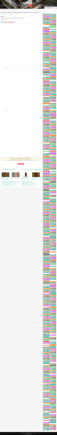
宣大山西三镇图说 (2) (52, 242)
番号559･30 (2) (45, 264)
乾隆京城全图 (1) (52, 331)
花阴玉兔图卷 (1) (45, 406)
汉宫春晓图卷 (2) (52, 209)
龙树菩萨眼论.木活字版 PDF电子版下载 (27, 181)
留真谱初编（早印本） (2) (53, 286)
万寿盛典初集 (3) (45, 153)
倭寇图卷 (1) (51, 335)
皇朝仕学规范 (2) (45, 288)
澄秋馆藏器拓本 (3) (52, 190)
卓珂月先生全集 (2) (52, 218)
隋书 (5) (51, 110)
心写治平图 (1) (52, 368)
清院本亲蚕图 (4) (52, 139)
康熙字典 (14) (51, 39)
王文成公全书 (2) (52, 284)
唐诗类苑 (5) (51, 93)
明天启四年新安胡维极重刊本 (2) (46, 292)
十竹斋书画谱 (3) (45, 163)
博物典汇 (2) (51, 219)
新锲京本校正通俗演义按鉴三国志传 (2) (46, 266)
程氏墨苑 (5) (44, 107)
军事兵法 (9, 5)
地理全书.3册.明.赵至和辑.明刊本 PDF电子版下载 (8, 169)
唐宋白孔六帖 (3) (52, 171)
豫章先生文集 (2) (45, 303)
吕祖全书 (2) (44, 225)
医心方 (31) (44, 21)
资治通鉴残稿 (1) (52, 414)
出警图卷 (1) (44, 339)
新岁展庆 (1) (51, 373)
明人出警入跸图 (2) (52, 213)
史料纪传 (17, 5)
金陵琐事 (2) (51, 310)
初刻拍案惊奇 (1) (52, 369)
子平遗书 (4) (44, 127)
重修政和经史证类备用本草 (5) (46, 110)
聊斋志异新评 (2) (45, 298)
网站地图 (28, 433)
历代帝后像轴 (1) (52, 351)
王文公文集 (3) (52, 191)
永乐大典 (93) (51, 14)
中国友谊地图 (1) (45, 325)
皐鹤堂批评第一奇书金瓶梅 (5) (53, 105)
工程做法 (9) (51, 53)
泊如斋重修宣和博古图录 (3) (46, 190)
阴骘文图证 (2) (45, 315)
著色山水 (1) (51, 407)
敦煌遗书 (42, 5)
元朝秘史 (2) (44, 213)
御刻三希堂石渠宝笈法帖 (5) (53, 97)
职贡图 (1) (51, 403)
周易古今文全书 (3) (52, 168)
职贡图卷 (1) (44, 405)
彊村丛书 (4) (51, 129)
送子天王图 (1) (52, 415)
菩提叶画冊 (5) (52, 107)
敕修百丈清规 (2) (45, 249)
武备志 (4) (44, 138)
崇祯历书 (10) (45, 49)
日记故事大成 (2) (52, 251)
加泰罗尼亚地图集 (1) (52, 341)
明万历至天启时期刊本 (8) (46, 59)
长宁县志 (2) (44, 319)
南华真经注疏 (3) (52, 163)
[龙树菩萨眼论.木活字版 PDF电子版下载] (16, 174)
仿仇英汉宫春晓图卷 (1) (45, 335)
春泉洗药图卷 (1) (45, 376)
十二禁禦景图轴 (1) (45, 347)
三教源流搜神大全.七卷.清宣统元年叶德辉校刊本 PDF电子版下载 (10, 181)
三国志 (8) (51, 56)
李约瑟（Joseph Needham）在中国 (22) (52, 26)
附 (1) (44, 418)
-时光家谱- (30, 7)
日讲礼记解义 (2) (45, 269)
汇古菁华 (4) (51, 138)
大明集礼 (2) (44, 237)
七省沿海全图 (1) (45, 320)
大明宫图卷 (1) (52, 357)
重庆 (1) (51, 387)
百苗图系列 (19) (45, 32)
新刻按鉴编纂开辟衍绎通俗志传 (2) (53, 258)
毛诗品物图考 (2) (52, 275)
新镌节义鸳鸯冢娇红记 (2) (46, 268)
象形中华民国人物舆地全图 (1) (53, 412)
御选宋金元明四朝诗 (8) (52, 59)
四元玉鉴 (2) (44, 231)
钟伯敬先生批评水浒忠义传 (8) (53, 63)
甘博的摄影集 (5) (45, 105)
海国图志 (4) (44, 139)
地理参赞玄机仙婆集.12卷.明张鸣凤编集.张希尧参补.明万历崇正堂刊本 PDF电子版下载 (20, 12)
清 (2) (50, 210)
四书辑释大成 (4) (45, 123)
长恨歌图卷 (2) (52, 314)
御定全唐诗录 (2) (52, 247)
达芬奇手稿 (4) (52, 126)
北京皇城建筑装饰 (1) (46, 343)
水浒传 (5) (51, 101)
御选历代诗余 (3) (52, 180)
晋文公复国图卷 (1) (45, 377)
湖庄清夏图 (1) (52, 388)
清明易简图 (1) (45, 387)
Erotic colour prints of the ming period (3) (52, 151)
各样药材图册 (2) (52, 223)
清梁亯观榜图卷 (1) (52, 410)
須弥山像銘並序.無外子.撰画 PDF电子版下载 (27, 185)
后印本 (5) (44, 85)
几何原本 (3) (51, 160)
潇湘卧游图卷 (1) (45, 392)
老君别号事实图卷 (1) (46, 401)
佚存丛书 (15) (51, 36)
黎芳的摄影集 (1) (45, 429)
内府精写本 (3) (45, 188)
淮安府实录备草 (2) (52, 278)
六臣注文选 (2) (45, 214)
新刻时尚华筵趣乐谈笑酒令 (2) (46, 260)
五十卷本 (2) (44, 278)
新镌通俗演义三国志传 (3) (53, 184)
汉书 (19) (51, 32)
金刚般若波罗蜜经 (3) (52, 198)
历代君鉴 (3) (51, 164)
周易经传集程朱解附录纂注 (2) (46, 229)
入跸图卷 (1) (51, 337)
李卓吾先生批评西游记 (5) (46, 103)
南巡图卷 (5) (51, 86)
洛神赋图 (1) (51, 381)
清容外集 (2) (44, 279)
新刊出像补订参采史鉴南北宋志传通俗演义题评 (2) (46, 254)
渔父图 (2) (44, 211)
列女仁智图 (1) (52, 339)
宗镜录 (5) (44, 97)
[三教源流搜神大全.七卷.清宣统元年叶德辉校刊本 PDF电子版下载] (5, 174)
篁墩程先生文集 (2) (45, 294)
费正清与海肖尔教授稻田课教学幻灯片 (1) (46, 414)
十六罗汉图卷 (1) (52, 348)
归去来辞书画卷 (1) (45, 366)
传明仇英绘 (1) (45, 386)
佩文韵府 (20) (51, 29)
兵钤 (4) (51, 117)
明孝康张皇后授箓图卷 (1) (53, 365)
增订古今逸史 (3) (45, 175)
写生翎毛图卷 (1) (52, 338)
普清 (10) (44, 46)
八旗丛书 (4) (44, 117)
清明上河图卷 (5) (52, 103)
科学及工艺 (52, 5)
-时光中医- (26, 7)
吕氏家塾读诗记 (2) (52, 224)
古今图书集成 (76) (52, 15)
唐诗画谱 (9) (44, 53)
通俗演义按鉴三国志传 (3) (46, 184)
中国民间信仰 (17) (52, 35)
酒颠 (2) (51, 305)
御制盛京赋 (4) (45, 131)
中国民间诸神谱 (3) (52, 154)
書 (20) (51, 31)
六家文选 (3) (44, 160)
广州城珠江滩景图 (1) (52, 363)
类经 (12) (51, 42)
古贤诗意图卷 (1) (52, 352)
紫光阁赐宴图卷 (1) (45, 400)
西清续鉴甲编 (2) (45, 300)
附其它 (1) (44, 420)
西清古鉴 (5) (44, 108)
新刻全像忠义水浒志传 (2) (46, 258)
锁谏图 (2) (51, 312)
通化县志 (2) (51, 232)
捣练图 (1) (44, 371)
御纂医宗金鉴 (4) (45, 132)
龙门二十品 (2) (52, 317)
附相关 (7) (51, 65)
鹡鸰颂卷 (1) (51, 428)
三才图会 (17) (45, 35)
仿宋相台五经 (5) (52, 91)
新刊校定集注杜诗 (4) (52, 133)
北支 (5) (51, 90)
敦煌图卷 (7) (51, 64)
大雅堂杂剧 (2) (45, 238)
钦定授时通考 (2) (45, 312)
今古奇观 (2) (44, 209)
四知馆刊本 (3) (45, 199)
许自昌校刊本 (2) (45, 216)
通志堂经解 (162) (45, 14)
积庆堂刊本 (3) (52, 199)
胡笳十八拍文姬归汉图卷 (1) (53, 405)
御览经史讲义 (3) (45, 180)
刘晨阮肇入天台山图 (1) (45, 341)
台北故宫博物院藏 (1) (46, 407)
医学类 (14, 5)
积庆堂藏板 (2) (45, 311)
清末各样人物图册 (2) (52, 279)
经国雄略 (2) (51, 295)
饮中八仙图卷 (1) (45, 427)
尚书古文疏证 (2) (52, 243)
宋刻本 (26, 5)
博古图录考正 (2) (45, 219)
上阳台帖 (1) (44, 324)
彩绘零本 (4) (44, 142)
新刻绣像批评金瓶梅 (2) (52, 260)
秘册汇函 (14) (45, 37)
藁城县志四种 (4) (52, 145)
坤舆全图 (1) (44, 356)
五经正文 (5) (51, 85)
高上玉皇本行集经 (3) (46, 176)
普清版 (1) (51, 406)
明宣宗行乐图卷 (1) (52, 375)
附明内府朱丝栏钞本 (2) (52, 234)
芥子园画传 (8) (45, 63)
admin (6, 14)
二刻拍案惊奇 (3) (45, 158)
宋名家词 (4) (51, 127)
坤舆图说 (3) (51, 173)
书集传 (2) (51, 205)
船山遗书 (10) (51, 50)
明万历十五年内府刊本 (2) (53, 307)
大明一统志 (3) (52, 175)
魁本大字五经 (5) (45, 111)
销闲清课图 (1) (52, 418)
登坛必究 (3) (51, 192)
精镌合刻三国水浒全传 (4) (53, 144)
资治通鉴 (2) (51, 303)
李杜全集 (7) (44, 70)
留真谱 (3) (44, 192)
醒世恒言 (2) (44, 307)
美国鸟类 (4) (44, 146)
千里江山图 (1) (45, 351)
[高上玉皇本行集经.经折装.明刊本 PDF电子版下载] (36, 174)
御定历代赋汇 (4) (52, 131)
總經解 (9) (51, 55)
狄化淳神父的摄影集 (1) (52, 392)
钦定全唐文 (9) (45, 56)
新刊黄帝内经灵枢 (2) (52, 256)
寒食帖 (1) (44, 361)
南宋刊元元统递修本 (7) (45, 72)
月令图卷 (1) (51, 377)
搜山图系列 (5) (45, 88)
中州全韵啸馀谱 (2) (45, 230)
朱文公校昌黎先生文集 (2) (53, 274)
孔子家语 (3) (44, 177)
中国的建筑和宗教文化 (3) (46, 156)
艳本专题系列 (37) (52, 19)
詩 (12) (44, 44)
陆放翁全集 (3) (45, 201)
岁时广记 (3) (44, 178)
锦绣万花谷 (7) (52, 73)
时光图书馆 (22, 433)
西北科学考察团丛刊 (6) (52, 77)
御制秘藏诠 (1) (45, 368)
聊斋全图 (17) (45, 36)
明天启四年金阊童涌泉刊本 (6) (46, 81)
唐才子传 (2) (51, 229)
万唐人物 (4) (51, 111)
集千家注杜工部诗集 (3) (52, 201)
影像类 (34, 5)
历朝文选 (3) (51, 165)
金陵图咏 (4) (51, 149)
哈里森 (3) (51, 169)
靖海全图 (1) (51, 424)
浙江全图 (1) (51, 382)
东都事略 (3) (44, 154)
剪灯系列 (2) (44, 218)
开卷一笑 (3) (51, 177)
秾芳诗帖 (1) (44, 399)
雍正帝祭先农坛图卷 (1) (45, 424)
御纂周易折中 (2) (45, 248)
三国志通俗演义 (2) (45, 256)
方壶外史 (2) (51, 268)
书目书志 (5, 5)
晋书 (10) (51, 49)
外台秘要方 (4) (45, 126)
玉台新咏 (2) (51, 282)
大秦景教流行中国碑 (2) (52, 237)
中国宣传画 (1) (45, 412)
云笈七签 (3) (51, 158)
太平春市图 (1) (52, 358)
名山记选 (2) (44, 224)
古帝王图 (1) (44, 352)
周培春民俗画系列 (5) (52, 89)
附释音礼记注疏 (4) (45, 151)
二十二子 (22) (45, 27)
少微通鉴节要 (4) (52, 128)
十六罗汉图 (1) (45, 348)
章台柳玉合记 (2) (45, 275)
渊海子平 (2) (51, 216)
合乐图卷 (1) (51, 353)
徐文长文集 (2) (52, 231)
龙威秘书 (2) (51, 316)
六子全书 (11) (51, 44)
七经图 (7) (44, 64)
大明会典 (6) (44, 78)
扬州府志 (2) (51, 248)
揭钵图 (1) (51, 371)
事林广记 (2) (51, 264)
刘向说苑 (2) (44, 301)
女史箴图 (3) (51, 176)
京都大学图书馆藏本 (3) (45, 173)
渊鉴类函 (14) (51, 40)
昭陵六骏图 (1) (52, 376)
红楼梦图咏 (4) (45, 145)
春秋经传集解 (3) (52, 185)
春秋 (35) (51, 20)
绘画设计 (2, 7)
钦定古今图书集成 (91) (46, 15)
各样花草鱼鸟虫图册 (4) (45, 120)
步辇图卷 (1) (44, 380)
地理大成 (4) (51, 124)
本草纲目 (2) (44, 274)
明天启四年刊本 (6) (52, 79)
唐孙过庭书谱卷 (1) (52, 330)
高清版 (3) (44, 196)
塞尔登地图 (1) (52, 356)
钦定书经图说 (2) (52, 311)
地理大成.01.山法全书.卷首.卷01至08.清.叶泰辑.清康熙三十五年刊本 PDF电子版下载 (31, 170)
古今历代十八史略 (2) (52, 220)
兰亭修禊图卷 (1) (45, 338)
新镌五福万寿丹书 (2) (52, 266)
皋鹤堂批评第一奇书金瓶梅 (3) (46, 194)
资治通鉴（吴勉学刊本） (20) (45, 31)
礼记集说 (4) (51, 142)
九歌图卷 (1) (44, 329)
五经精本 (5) (51, 88)
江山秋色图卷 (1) (45, 381)
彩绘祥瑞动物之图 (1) (52, 366)
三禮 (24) (44, 24)
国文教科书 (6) (45, 77)
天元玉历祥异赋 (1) (45, 358)
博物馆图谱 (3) (45, 164)
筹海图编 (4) (44, 144)
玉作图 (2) (44, 282)
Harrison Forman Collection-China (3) (45, 171)
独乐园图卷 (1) (45, 393)
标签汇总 (25, 433)
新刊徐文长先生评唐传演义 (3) (53, 182)
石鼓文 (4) (44, 116)
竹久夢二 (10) (51, 46)
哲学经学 (22, 5)
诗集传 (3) (51, 196)
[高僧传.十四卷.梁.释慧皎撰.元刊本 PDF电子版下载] (26, 174)
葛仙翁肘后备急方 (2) (52, 299)
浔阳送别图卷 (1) (45, 382)
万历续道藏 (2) (45, 296)
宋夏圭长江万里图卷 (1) (52, 420)
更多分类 (41, 7)
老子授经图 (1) (52, 401)
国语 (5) (51, 94)
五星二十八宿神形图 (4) (52, 115)
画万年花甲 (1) (45, 394)
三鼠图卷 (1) (51, 322)
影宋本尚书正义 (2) (45, 244)
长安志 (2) (44, 314)
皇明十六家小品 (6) (52, 78)
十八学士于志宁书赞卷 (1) (53, 347)
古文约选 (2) (44, 223)
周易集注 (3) (44, 169)
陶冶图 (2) (44, 286)
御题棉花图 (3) (52, 178)
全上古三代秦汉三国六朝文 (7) (53, 68)
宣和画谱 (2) (44, 242)
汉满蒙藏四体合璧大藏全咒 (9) (53, 52)
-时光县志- (21, 7)
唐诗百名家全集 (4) (52, 122)
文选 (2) (51, 249)
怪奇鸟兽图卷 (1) (45, 369)
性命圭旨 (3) (44, 182)
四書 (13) (44, 42)
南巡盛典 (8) (51, 57)
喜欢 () (21, 163)
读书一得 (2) (51, 301)
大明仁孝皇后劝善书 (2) (45, 234)
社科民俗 (47, 5)
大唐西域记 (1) (45, 357)
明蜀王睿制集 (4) (45, 128)
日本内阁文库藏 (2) (52, 206)
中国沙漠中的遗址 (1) (52, 325)
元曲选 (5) (44, 90)
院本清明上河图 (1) (45, 422)
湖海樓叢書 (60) (45, 16)
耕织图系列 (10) (52, 45)
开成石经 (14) (45, 40)
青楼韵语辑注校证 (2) (52, 315)
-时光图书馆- (36, 7)
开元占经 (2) (44, 247)
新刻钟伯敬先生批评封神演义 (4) (53, 135)
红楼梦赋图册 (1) (52, 400)
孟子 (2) (51, 304)
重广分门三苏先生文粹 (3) (46, 198)
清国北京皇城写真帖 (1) (52, 384)
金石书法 (11, 7)
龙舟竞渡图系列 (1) (52, 429)
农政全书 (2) (44, 215)
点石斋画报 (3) (45, 191)
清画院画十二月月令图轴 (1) (53, 345)
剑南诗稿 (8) (44, 57)
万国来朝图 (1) (45, 321)
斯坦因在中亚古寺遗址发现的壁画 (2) (46, 251)
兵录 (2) (51, 214)
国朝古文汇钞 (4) (52, 123)
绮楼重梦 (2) (51, 296)
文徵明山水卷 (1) (52, 361)
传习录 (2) (51, 211)
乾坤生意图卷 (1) (45, 331)
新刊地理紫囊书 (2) (52, 254)
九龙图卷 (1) (51, 329)
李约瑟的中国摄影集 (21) (45, 29)
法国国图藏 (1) (52, 370)
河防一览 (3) (51, 188)
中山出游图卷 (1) (52, 326)
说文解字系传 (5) (52, 108)
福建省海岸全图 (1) (45, 397)
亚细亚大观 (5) (45, 89)
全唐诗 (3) (51, 159)
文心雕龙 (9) (44, 55)
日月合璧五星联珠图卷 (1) (46, 375)
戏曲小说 (38, 5)
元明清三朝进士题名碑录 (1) (46, 337)
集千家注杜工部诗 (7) (46, 73)
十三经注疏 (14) (52, 37)
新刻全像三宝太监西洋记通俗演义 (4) (46, 135)
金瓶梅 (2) (51, 288)
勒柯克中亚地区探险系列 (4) (46, 115)
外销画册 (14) (45, 39)
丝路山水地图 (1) (52, 324)
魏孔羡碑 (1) (51, 427)
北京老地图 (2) (45, 206)
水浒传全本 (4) (52, 132)
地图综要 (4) (44, 124)
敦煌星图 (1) (44, 373)
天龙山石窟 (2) (52, 238)
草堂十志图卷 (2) (45, 204)
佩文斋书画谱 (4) (52, 116)
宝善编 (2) (51, 215)
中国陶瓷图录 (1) (45, 326)
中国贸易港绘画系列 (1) (45, 363)
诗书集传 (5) (44, 86)
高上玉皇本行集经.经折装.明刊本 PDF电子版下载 (28, 182)
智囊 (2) (51, 272)
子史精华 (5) (51, 95)
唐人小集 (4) (44, 122)
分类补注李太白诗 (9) (46, 52)
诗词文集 (6, 7)
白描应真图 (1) (52, 394)
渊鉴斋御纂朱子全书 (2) (45, 281)
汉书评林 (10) (45, 50)
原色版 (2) (44, 261)
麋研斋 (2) (44, 316)
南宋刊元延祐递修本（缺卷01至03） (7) (52, 72)
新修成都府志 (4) (45, 133)
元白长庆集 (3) (45, 159)
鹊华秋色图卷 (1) (45, 428)
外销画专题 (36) (45, 20)
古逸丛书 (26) (51, 21)
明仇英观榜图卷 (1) (45, 410)
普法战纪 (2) (44, 272)
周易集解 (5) (44, 93)
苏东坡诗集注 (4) (52, 146)
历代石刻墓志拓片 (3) (46, 165)
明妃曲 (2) (51, 269)
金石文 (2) (44, 310)
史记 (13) (51, 41)
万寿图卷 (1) (51, 321)
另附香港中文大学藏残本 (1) (53, 399)
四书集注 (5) (51, 84)
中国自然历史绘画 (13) (46, 41)
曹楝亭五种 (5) (45, 101)
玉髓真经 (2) (44, 284)
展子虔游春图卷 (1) (45, 388)
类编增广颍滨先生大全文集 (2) (53, 294)
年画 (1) (44, 353)
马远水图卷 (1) (52, 380)
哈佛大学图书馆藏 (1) (46, 370)
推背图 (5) (44, 91)
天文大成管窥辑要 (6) (46, 79)
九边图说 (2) (44, 205)
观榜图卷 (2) (51, 300)
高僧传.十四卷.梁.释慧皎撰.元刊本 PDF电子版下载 (8, 182)
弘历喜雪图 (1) (45, 365)
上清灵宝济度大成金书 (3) (53, 153)
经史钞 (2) (44, 295)
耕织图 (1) (44, 403)
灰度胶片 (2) (51, 261)
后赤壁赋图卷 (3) (45, 168)
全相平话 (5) (44, 100)
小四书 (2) (44, 243)
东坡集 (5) (44, 84)
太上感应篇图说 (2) (45, 239)
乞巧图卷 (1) (44, 330)
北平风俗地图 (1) (52, 343)
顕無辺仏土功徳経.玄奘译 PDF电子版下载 (7, 185)
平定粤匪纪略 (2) (52, 244)
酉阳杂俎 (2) (44, 305)
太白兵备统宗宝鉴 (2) (52, 239)
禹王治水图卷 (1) (52, 397)
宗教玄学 (30, 5)
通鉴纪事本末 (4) (45, 149)
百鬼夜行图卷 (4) (52, 140)
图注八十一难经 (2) (45, 232)
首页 (1, 5)
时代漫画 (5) (51, 100)
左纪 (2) (51, 281)
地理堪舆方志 (16, 7)
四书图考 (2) (51, 230)
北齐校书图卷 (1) (45, 345)
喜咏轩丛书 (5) (45, 94)
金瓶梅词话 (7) (52, 70)
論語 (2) (44, 304)
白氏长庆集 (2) (45, 287)
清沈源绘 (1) (51, 386)
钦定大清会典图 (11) (45, 45)
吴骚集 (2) (51, 225)
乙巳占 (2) (51, 204)
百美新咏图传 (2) (52, 287)
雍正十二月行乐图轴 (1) (52, 422)
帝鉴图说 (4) (44, 129)
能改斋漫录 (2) (52, 298)
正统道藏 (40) (45, 19)
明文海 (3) (44, 185)
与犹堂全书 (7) (45, 65)
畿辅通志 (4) (44, 140)
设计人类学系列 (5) (52, 81)
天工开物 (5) (44, 95)
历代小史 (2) (44, 220)
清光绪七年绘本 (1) (52, 320)
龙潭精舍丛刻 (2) (45, 317)
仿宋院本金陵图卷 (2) (46, 210)
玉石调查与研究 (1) (52, 393)
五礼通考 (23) (51, 24)
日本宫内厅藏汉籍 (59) (53, 16)
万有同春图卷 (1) (45, 322)
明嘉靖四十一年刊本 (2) (52, 292)
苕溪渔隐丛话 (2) (45, 299)
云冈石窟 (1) (51, 319)
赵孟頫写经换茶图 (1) (46, 415)
